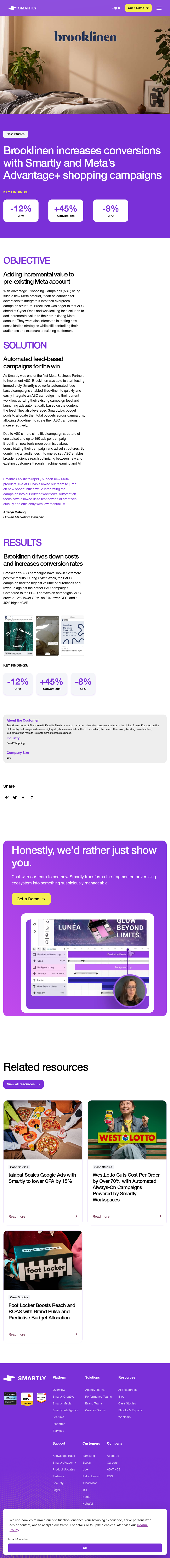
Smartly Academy (64, 1462)
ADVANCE (113, 1469)
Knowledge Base (64, 1456)
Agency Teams (94, 1390)
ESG (110, 1476)
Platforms (59, 1424)
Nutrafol (88, 1503)
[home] (22, 8)
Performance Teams (98, 1396)
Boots (86, 1497)
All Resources (127, 1390)
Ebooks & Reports (130, 1410)
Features (58, 1417)
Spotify (87, 1462)
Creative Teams (95, 1410)
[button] (159, 7)
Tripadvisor (90, 1483)
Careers (112, 1462)
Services (58, 1431)
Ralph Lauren (91, 1476)
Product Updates (64, 1469)
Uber (86, 1469)
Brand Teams (94, 1403)
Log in (116, 8)
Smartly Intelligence (66, 1410)
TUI (85, 1490)
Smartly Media (62, 1403)
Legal (56, 1490)
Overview (59, 1390)
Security (58, 1483)
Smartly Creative (63, 1396)
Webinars (124, 1417)
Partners (58, 1476)
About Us (113, 1456)
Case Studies (127, 1403)
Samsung (89, 1456)
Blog (121, 1396)
